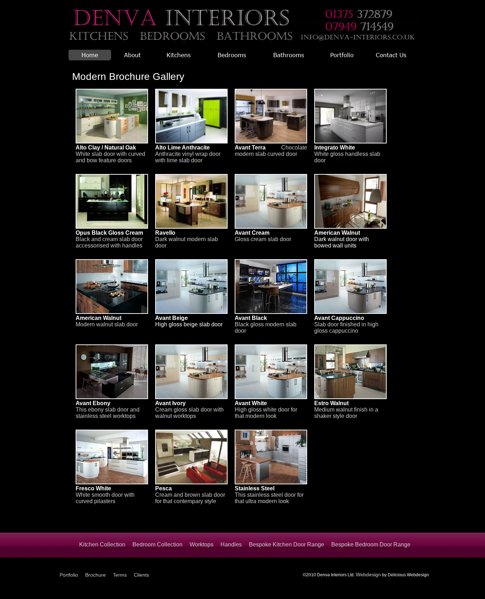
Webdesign (368, 574)
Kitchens (178, 55)
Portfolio (342, 55)
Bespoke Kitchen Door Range (286, 544)
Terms (120, 575)
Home (90, 55)
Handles (231, 544)
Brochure (95, 575)
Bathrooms (288, 55)
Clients (141, 575)
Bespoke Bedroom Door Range (370, 544)
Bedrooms (232, 55)
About (132, 55)
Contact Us (391, 55)
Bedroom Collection (157, 544)
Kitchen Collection (102, 544)
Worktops (201, 544)
